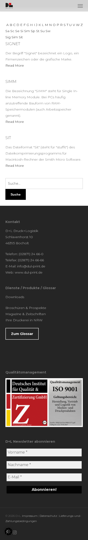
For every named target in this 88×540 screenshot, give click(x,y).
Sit (21, 37)
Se (17, 31)
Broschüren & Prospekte (25, 308)
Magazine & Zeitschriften (25, 314)
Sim (14, 37)
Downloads (14, 297)
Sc (12, 31)
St (37, 31)
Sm (27, 31)
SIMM (10, 81)
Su (42, 31)
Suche (16, 194)
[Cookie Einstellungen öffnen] (8, 534)
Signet (12, 43)
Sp (33, 31)
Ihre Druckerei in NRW (23, 320)
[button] (80, 5)
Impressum (30, 516)
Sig (8, 37)
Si (21, 31)
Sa (7, 31)
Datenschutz (48, 516)
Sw (48, 31)
